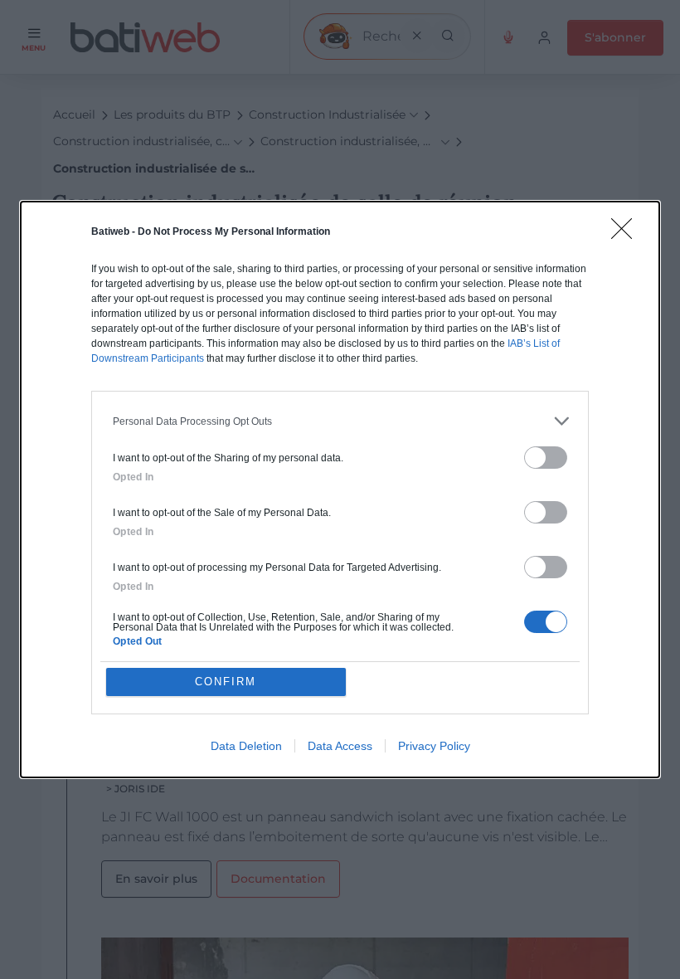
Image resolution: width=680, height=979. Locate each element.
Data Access (340, 746)
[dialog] (340, 489)
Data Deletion (246, 746)
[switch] (545, 457)
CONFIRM (225, 681)
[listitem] (340, 421)
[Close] (627, 234)
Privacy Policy (434, 746)
